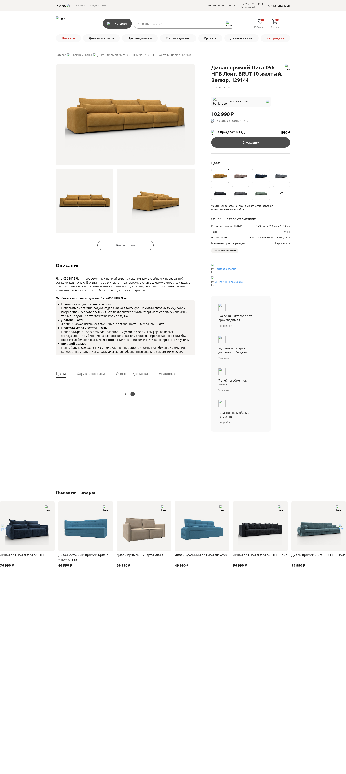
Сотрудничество (97, 5)
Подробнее (225, 325)
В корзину (250, 142)
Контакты (79, 5)
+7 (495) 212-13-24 (279, 5)
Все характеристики (225, 250)
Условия (223, 358)
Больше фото (125, 245)
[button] (341, 528)
